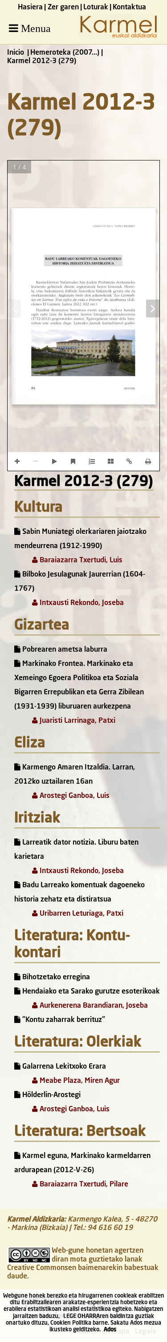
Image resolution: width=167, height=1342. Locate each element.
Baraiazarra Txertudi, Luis (80, 560)
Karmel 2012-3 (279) (83, 482)
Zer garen (63, 7)
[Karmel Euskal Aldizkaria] (118, 36)
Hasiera (30, 7)
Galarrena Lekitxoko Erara (63, 1066)
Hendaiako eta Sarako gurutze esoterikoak (90, 991)
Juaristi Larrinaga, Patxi (76, 721)
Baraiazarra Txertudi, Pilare (83, 1184)
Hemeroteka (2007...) (64, 52)
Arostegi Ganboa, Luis (74, 796)
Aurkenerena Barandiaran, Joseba (93, 1006)
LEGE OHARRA (81, 1316)
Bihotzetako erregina (55, 977)
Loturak (95, 7)
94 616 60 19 (110, 1228)
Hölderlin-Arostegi (50, 1095)
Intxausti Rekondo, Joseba (81, 603)
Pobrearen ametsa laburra (63, 649)
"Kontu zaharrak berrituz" (62, 1020)
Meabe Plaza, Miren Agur (79, 1081)
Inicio (15, 52)
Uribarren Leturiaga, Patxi (80, 913)
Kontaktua (129, 7)
